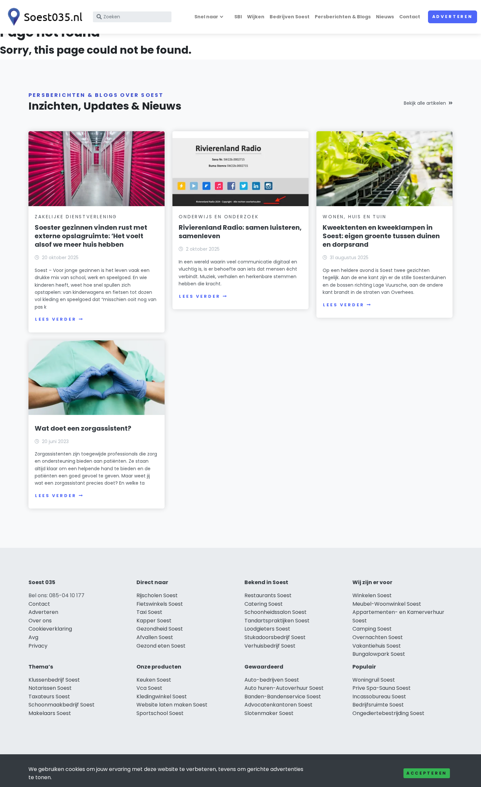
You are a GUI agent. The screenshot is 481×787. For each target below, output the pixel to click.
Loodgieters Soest (267, 629)
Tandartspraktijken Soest (277, 620)
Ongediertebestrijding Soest (388, 713)
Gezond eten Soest (161, 646)
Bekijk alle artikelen (425, 103)
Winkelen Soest (372, 595)
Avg (33, 637)
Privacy (37, 646)
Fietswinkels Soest (159, 604)
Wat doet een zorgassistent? (83, 428)
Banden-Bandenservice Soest (282, 696)
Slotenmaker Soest (269, 713)
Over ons (40, 620)
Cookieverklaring (50, 629)
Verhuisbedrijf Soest (269, 646)
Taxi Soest (149, 612)
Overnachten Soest (377, 637)
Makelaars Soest (49, 713)
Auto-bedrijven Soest (271, 680)
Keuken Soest (153, 680)
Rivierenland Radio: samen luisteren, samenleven (240, 232)
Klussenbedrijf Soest (54, 680)
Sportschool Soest (160, 713)
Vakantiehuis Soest (376, 646)
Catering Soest (263, 604)
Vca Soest (149, 688)
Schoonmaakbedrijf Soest (61, 704)
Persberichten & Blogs (343, 16)
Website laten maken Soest (171, 704)
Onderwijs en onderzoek (219, 216)
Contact (409, 16)
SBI (238, 16)
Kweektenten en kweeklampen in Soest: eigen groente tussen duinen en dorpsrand (381, 236)
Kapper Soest (153, 620)
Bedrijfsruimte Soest (378, 704)
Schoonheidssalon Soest (275, 612)
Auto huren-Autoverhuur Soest (284, 688)
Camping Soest (372, 629)
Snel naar (206, 16)
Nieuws (385, 16)
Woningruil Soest (373, 680)
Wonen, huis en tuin (354, 216)
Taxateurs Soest (49, 696)
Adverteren (452, 16)
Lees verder (55, 319)
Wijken (255, 16)
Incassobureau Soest (379, 696)
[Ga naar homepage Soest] (43, 16)
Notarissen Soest (50, 688)
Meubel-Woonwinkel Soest (386, 604)
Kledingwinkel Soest (161, 696)
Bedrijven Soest (290, 16)
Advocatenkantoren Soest (278, 704)
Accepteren (426, 773)
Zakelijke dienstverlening (76, 216)
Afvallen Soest (154, 637)
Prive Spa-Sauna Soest (381, 688)
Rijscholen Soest (157, 595)
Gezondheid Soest (159, 629)
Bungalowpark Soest (378, 654)
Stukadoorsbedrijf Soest (275, 637)
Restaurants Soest (268, 595)
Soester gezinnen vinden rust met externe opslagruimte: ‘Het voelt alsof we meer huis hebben (91, 236)
